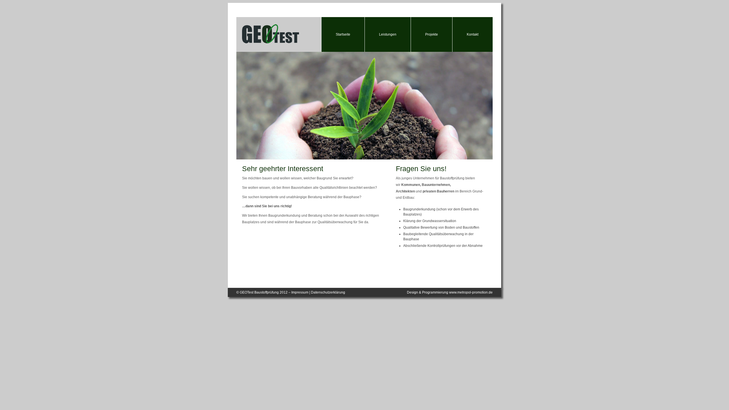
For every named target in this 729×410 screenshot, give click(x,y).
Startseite (343, 34)
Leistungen (387, 34)
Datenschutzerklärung (328, 292)
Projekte (431, 34)
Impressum (299, 292)
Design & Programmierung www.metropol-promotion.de (450, 292)
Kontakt (472, 34)
